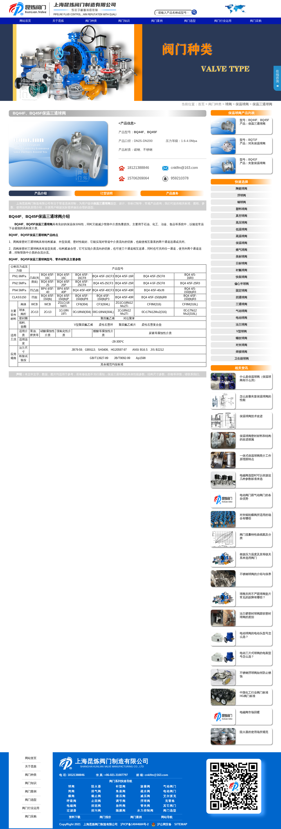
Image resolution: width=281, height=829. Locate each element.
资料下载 (74, 817)
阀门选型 (190, 20)
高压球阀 (241, 222)
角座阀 (121, 791)
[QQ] (165, 181)
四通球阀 (241, 297)
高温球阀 (241, 236)
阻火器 (96, 786)
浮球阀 (241, 195)
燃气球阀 (241, 249)
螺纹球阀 (241, 338)
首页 (201, 104)
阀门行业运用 (222, 20)
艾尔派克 (170, 796)
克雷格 (170, 800)
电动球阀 (241, 317)
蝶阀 (71, 796)
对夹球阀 (241, 345)
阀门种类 (91, 20)
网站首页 (25, 20)
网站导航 (167, 817)
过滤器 (72, 810)
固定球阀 (241, 290)
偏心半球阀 (241, 283)
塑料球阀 (241, 209)
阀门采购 (255, 20)
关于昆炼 (58, 20)
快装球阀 (241, 277)
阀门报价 (105, 817)
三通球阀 (241, 304)
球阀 (71, 786)
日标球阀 (241, 263)
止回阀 (96, 800)
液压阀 (121, 796)
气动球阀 (241, 311)
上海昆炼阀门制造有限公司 (100, 824)
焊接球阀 (241, 351)
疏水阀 (145, 791)
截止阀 (96, 796)
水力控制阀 (145, 810)
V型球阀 (241, 331)
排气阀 (96, 791)
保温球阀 (241, 243)
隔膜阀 (121, 810)
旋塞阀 (145, 786)
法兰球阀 (241, 324)
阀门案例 (157, 20)
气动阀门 (170, 786)
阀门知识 (124, 20)
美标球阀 (241, 256)
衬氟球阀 (241, 270)
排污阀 (96, 810)
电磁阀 (72, 805)
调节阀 (121, 800)
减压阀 (145, 796)
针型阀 (121, 786)
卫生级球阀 (241, 358)
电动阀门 (170, 791)
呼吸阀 (72, 800)
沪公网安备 (164, 824)
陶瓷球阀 (241, 188)
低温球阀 (241, 229)
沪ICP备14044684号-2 (135, 824)
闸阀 (71, 791)
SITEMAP (180, 824)
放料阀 (121, 805)
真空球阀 (241, 215)
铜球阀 (241, 202)
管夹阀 (145, 805)
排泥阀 (96, 805)
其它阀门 (170, 805)
